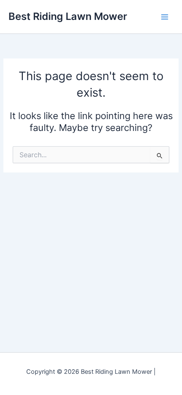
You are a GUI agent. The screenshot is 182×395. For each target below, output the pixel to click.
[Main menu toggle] (165, 17)
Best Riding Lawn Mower (67, 16)
